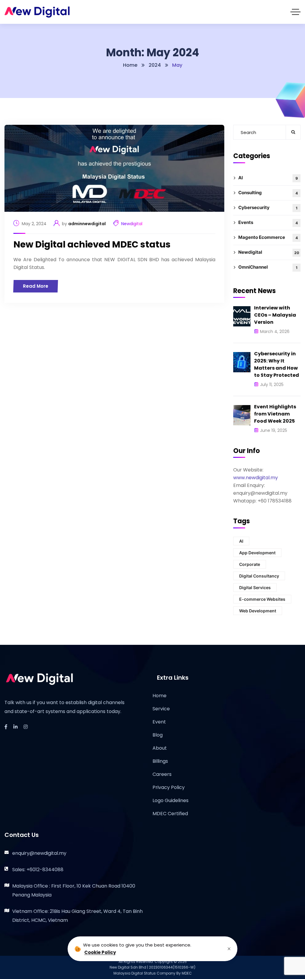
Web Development (257, 610)
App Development (257, 552)
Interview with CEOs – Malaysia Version (275, 315)
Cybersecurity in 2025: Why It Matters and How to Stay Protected (276, 364)
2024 (155, 65)
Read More (35, 286)
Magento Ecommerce (268, 237)
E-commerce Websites (262, 599)
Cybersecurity (268, 207)
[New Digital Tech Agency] (37, 12)
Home (130, 65)
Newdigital (131, 224)
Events (268, 222)
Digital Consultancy (259, 575)
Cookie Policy (100, 952)
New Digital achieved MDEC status (92, 244)
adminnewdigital (87, 224)
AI (268, 177)
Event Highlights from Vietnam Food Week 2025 (275, 413)
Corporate (249, 564)
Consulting (268, 192)
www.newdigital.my (255, 477)
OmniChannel (268, 267)
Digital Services (255, 587)
